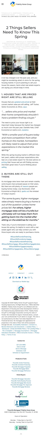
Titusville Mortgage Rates (21, 369)
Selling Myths (9, 46)
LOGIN (31, 273)
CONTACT (21, 273)
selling (4, 167)
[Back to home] (21, 4)
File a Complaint (7, 331)
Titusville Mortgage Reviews (21, 387)
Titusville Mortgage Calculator (21, 379)
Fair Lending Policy (33, 328)
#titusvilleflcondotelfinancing (21, 242)
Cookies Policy (31, 327)
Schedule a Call (21, 351)
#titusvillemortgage (31, 249)
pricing (4, 162)
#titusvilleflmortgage (10, 244)
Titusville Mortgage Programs (21, 367)
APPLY (11, 273)
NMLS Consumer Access (25, 332)
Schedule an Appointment (21, 352)
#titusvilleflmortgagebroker (29, 244)
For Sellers (10, 45)
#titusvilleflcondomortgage (20, 239)
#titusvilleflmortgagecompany (20, 246)
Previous (6, 255)
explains (25, 130)
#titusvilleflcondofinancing (21, 237)
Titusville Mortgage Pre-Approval (21, 385)
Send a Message (21, 348)
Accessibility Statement (20, 324)
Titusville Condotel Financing (21, 365)
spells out (25, 191)
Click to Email (21, 347)
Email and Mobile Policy (18, 328)
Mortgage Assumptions (21, 331)
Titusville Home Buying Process (21, 381)
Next (37, 255)
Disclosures (5, 328)
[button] (3, 4)
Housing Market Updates (26, 45)
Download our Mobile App (21, 281)
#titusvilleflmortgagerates (13, 249)
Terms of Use (11, 334)
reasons (26, 186)
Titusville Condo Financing (27, 46)
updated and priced (21, 102)
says (25, 107)
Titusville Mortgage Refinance (21, 371)
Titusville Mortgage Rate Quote (21, 383)
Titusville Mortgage (11, 48)
